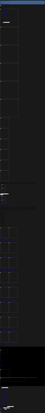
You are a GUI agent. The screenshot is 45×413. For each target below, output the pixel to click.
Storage (16, 195)
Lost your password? (2, 410)
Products (3, 389)
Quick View (1, 238)
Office (7, 181)
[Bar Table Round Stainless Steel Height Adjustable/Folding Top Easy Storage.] (9, 282)
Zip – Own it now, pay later (5, 401)
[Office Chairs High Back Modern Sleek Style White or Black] (9, 252)
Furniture (12, 195)
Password (1, 407)
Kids (3, 392)
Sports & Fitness (5, 397)
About (2, 365)
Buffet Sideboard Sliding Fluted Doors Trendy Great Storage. (7, 300)
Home (2, 8)
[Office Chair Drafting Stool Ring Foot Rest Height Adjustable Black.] (3, 187)
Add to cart (2, 194)
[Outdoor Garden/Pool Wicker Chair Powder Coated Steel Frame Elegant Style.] (9, 237)
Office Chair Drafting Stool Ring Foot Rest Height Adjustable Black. (8, 270)
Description (3, 204)
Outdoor (4, 396)
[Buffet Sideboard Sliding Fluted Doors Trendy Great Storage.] (9, 297)
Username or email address (3, 406)
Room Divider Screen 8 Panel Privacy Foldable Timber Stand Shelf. (8, 330)
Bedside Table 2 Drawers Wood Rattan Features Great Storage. (7, 315)
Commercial (4, 393)
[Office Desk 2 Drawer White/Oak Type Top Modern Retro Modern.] (3, 191)
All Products (3, 360)
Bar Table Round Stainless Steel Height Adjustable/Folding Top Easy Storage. (9, 285)
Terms (2, 400)
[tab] (19, 204)
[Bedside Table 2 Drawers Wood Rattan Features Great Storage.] (9, 312)
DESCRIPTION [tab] (3, 205)
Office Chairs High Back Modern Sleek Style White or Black (7, 255)
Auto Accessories (5, 391)
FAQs (2, 399)
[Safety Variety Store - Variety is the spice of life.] (3, 5)
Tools (3, 398)
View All (4, 390)
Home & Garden (4, 181)
